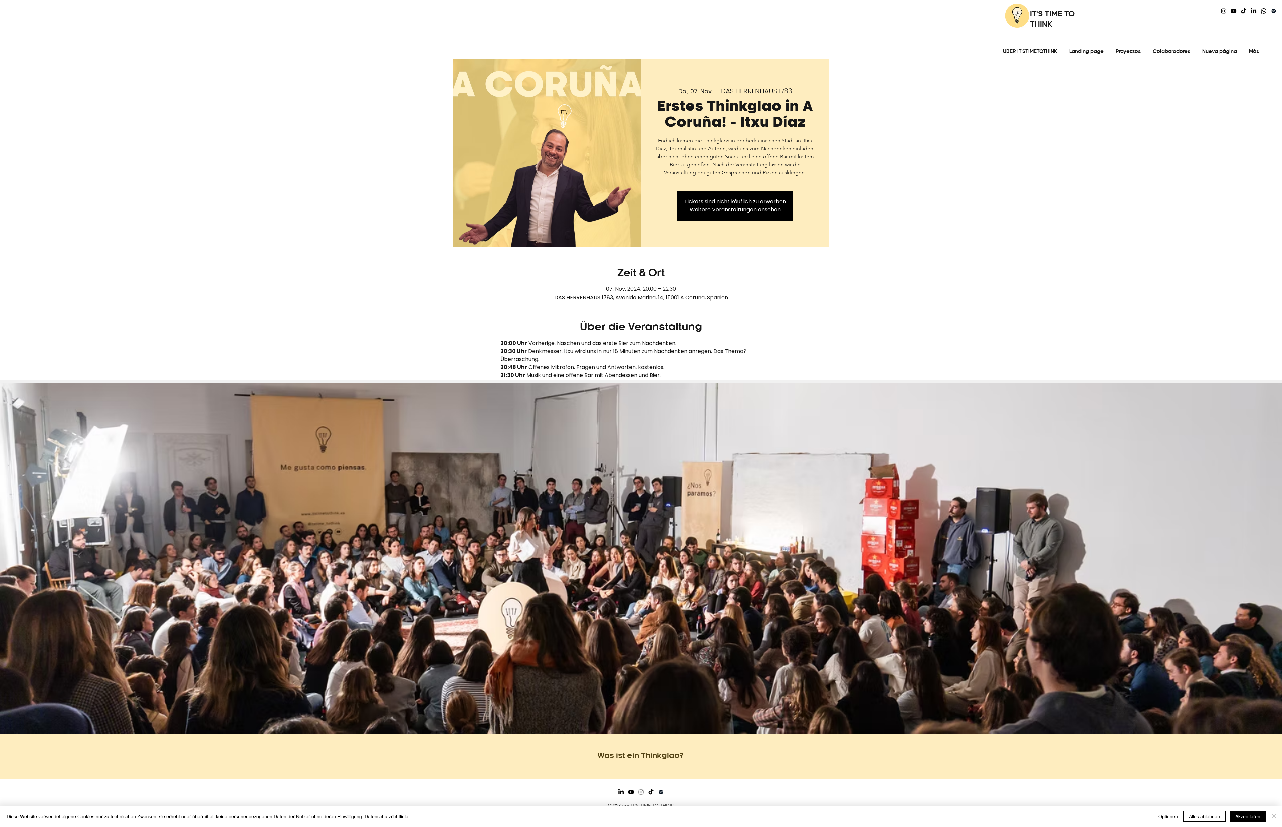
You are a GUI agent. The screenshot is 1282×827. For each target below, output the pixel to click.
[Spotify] (1273, 11)
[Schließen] (1274, 816)
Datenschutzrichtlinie (386, 816)
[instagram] (1223, 11)
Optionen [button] (1168, 816)
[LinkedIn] (1253, 11)
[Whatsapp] (1263, 11)
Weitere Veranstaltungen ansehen (735, 209)
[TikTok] (1243, 11)
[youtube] (1233, 11)
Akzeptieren (1247, 816)
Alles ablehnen (1204, 816)
